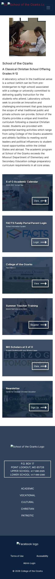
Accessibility (42, 555)
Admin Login (29, 563)
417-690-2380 (38, 474)
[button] (13, 36)
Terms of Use (17, 555)
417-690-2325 (38, 470)
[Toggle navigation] (48, 8)
